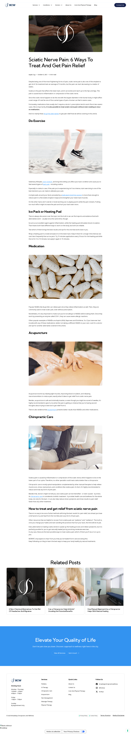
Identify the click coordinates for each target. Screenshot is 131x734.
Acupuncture (45, 694)
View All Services (59, 653)
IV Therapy (44, 687)
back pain (46, 184)
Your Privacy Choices (71, 731)
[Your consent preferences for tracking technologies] (127, 730)
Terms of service (105, 715)
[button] (36, 5)
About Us (68, 5)
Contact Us (120, 5)
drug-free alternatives (51, 114)
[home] (10, 5)
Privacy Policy (83, 715)
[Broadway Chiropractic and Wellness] (65, 726)
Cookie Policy (93, 715)
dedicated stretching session (72, 195)
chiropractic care (36, 496)
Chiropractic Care (46, 691)
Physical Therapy (46, 705)
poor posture (47, 182)
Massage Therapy (46, 701)
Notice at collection (53, 731)
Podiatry (43, 684)
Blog (95, 5)
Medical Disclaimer (118, 715)
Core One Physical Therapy (82, 5)
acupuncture (51, 410)
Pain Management (47, 698)
